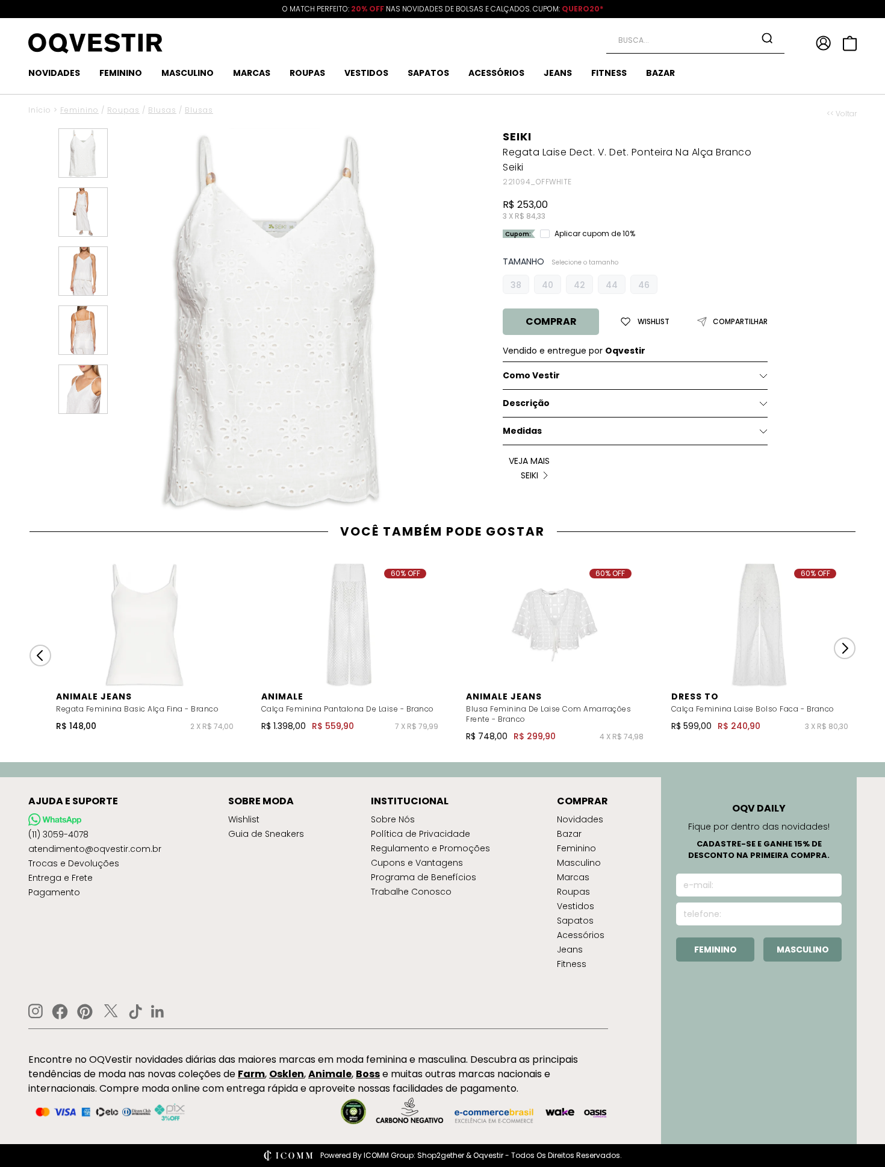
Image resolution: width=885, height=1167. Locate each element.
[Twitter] (111, 1011)
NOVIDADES (54, 73)
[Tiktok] (135, 1011)
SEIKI (517, 136)
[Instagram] (35, 1011)
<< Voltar (842, 114)
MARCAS (251, 73)
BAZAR (660, 73)
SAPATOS (428, 73)
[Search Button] (767, 38)
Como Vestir (531, 375)
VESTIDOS (366, 73)
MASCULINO (187, 73)
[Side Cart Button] (850, 43)
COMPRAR (551, 321)
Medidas (522, 431)
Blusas (162, 110)
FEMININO (120, 73)
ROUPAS (307, 73)
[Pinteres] (85, 1011)
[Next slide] (845, 648)
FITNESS (609, 73)
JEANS (558, 73)
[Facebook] (60, 1011)
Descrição (526, 403)
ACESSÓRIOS (496, 73)
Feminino (79, 110)
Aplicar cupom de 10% (594, 234)
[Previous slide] (40, 655)
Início (39, 110)
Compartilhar (740, 322)
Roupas (123, 110)
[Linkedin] (157, 1011)
